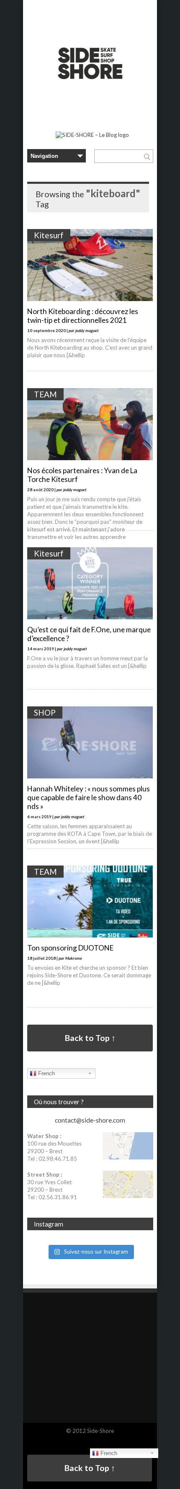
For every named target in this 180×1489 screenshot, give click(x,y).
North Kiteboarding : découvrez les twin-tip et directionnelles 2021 (82, 316)
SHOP (45, 712)
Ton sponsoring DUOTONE (70, 947)
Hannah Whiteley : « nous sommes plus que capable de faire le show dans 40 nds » (88, 797)
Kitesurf (49, 235)
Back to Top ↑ (90, 1038)
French (45, 1073)
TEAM (45, 394)
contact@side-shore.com (90, 1120)
